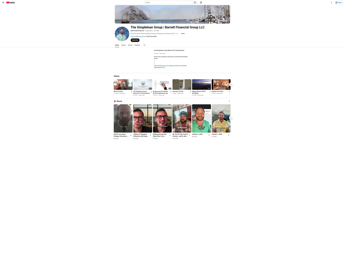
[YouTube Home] (10, 2)
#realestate (176, 65)
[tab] (117, 45)
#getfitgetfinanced (159, 67)
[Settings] (331, 2)
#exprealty (183, 65)
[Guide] (3, 2)
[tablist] (172, 45)
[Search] (195, 2)
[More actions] (132, 92)
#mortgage (170, 65)
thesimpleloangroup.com (139, 36)
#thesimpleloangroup (160, 65)
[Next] (231, 84)
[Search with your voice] (201, 2)
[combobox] (168, 2)
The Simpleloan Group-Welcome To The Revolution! (169, 50)
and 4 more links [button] (152, 36)
